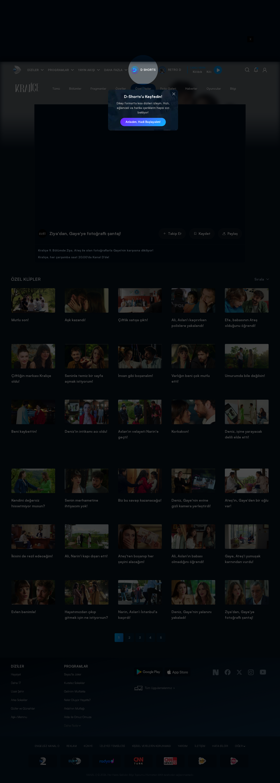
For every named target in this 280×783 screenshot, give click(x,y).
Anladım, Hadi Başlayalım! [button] (143, 122)
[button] (173, 94)
